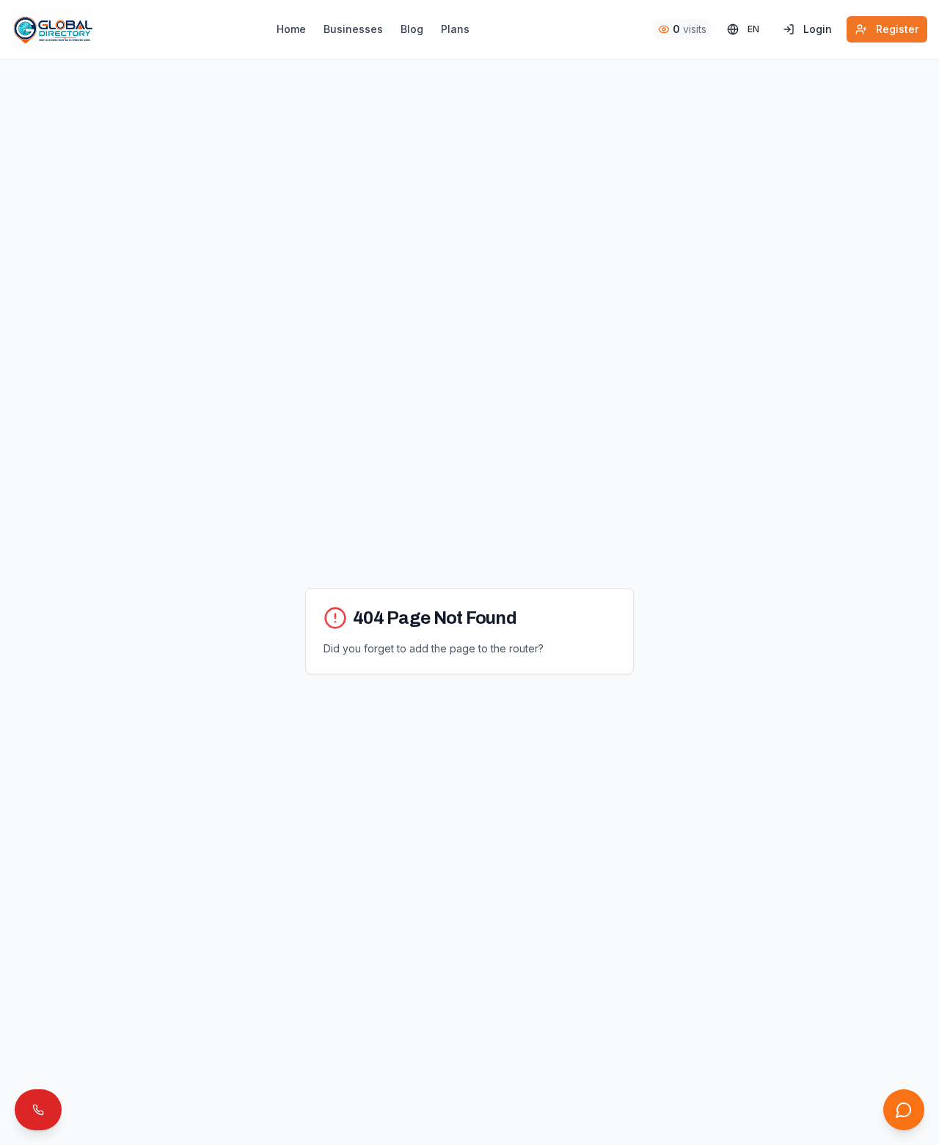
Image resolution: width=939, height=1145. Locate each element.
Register (897, 29)
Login (817, 29)
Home (291, 29)
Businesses (353, 29)
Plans (455, 29)
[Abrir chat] (903, 1109)
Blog (412, 29)
